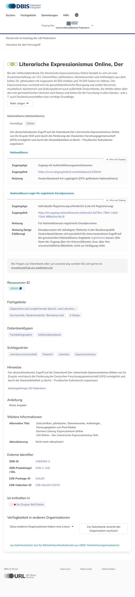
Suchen (11, 15)
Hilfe (66, 15)
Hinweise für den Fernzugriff (23, 44)
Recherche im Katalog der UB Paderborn (31, 38)
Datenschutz (86, 569)
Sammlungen (50, 15)
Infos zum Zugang (117, 159)
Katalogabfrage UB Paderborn (27, 388)
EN (77, 15)
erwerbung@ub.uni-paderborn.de (32, 267)
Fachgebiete (29, 15)
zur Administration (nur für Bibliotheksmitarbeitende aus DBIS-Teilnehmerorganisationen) (64, 545)
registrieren (98, 237)
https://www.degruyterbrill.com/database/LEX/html (69, 171)
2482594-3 (43, 461)
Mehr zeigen (17, 103)
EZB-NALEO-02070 (48, 485)
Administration (108, 569)
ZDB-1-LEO (43, 468)
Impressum (65, 569)
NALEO (40, 478)
